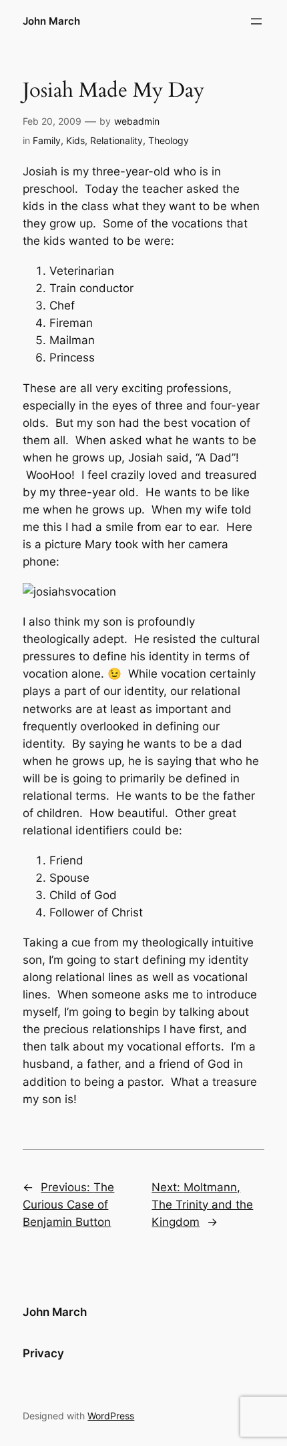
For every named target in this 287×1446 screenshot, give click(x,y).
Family (47, 140)
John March (51, 21)
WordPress (110, 1415)
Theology (168, 140)
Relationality (116, 140)
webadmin (137, 121)
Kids (75, 140)
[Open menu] (256, 21)
